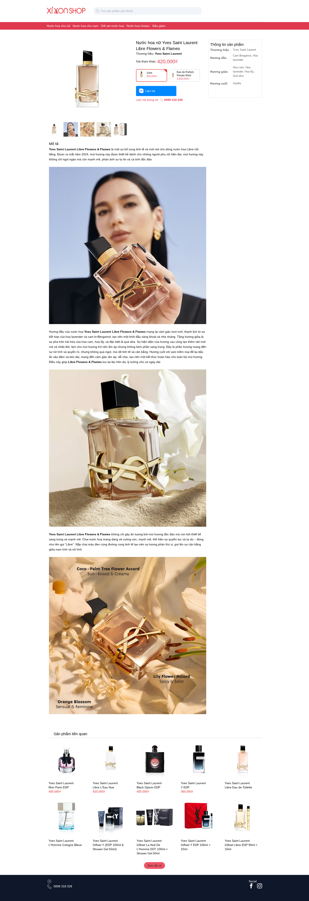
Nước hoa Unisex (138, 26)
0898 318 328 (63, 886)
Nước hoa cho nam (85, 26)
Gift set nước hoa (112, 26)
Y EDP (185, 787)
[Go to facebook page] (251, 885)
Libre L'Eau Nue (103, 787)
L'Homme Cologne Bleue (65, 845)
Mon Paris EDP (59, 787)
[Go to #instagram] (259, 885)
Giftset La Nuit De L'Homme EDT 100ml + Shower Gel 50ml (152, 849)
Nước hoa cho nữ (58, 26)
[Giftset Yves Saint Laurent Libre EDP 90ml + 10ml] (242, 817)
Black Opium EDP (148, 787)
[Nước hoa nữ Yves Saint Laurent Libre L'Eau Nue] (110, 760)
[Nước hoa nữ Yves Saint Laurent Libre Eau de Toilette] (242, 760)
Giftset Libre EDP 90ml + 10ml (241, 847)
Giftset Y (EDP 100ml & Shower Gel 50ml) (108, 847)
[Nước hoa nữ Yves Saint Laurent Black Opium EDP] (154, 760)
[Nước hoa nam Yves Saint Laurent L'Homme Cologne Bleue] (66, 817)
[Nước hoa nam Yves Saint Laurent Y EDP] (198, 760)
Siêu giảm (158, 26)
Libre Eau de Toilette (238, 787)
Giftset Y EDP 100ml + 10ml (195, 847)
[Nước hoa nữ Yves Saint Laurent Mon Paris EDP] (66, 760)
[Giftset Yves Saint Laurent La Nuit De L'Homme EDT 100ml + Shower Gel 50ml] (154, 817)
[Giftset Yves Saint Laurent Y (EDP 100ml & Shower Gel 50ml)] (110, 817)
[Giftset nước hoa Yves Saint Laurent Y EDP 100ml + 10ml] (198, 817)
